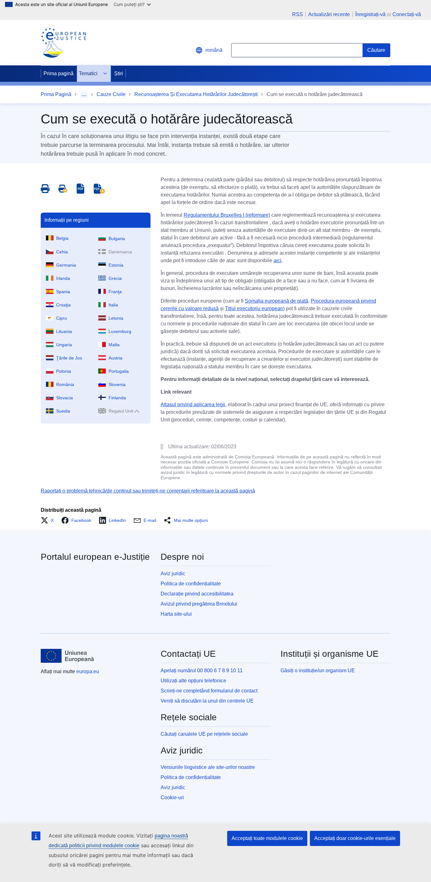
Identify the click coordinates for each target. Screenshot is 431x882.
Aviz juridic (173, 573)
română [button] (213, 50)
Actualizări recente (329, 14)
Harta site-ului (176, 614)
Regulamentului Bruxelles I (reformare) (227, 215)
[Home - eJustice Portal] (63, 42)
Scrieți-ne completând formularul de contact (209, 690)
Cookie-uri (172, 797)
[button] (49, 520)
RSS (297, 14)
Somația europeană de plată (276, 301)
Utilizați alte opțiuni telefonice (193, 680)
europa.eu (87, 671)
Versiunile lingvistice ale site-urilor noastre (208, 767)
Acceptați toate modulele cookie (267, 838)
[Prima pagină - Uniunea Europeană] (67, 656)
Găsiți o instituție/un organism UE (317, 670)
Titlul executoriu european (254, 308)
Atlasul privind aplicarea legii (193, 404)
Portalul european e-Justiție (95, 557)
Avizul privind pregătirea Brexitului (199, 604)
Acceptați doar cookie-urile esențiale (355, 838)
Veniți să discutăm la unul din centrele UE (207, 701)
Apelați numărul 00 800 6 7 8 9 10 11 (202, 670)
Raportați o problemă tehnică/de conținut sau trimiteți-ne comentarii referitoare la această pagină (148, 490)
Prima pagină (59, 73)
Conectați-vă (407, 14)
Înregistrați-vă (370, 14)
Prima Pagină (56, 94)
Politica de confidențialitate (191, 583)
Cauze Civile (111, 94)
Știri (118, 73)
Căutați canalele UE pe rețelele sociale (204, 734)
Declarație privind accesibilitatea (197, 593)
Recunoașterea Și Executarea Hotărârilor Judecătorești (196, 94)
